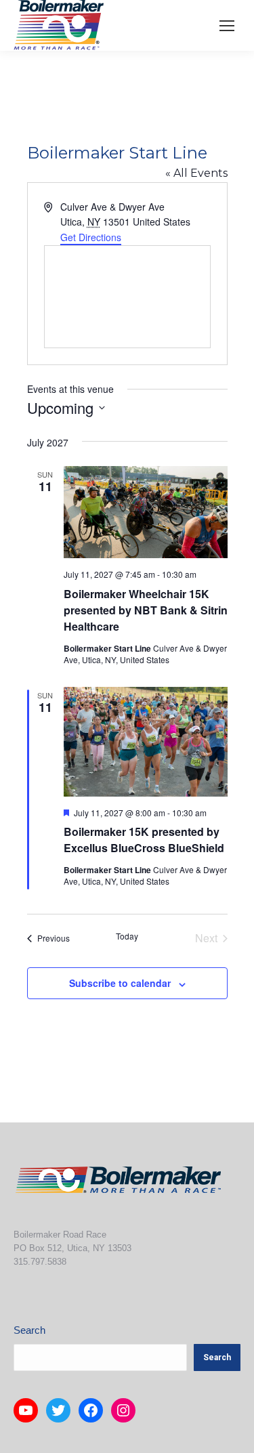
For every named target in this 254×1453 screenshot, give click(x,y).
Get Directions (90, 237)
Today (127, 936)
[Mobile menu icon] (226, 25)
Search (29, 1330)
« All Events (196, 173)
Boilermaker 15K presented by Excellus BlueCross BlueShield (144, 840)
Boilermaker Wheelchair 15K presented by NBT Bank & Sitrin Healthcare (146, 610)
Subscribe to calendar (120, 983)
